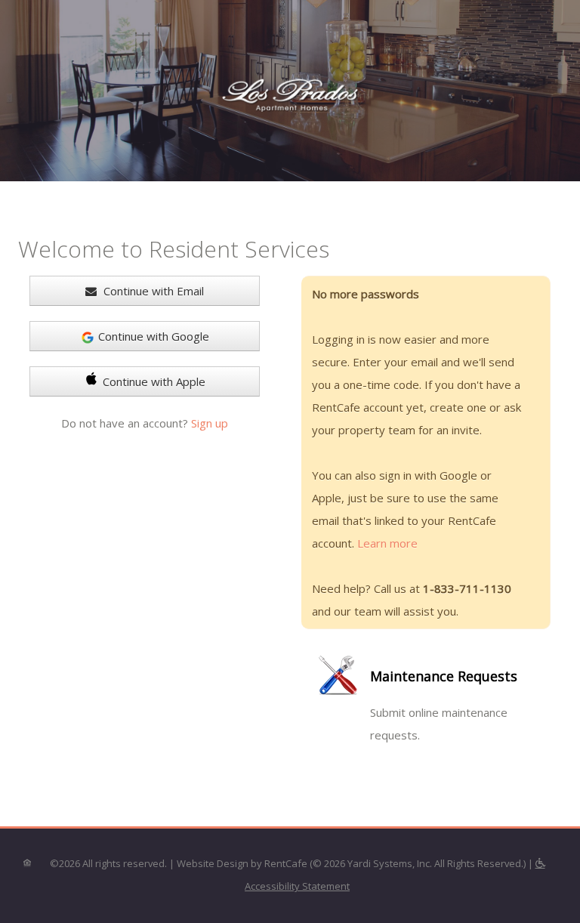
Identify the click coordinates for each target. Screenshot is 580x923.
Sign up (209, 423)
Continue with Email (152, 290)
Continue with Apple (154, 381)
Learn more (387, 543)
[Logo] (290, 92)
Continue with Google (153, 336)
